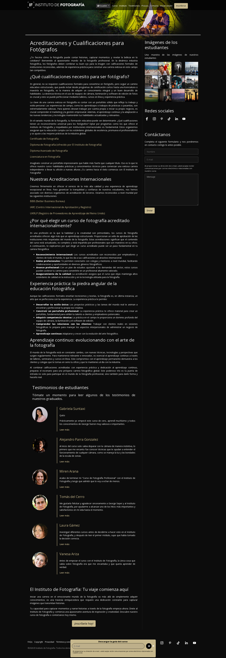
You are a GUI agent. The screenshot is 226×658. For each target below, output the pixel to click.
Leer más (64, 429)
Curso (115, 5)
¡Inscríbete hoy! (83, 623)
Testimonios (134, 5)
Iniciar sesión (166, 5)
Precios (145, 5)
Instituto (123, 5)
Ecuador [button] (103, 5)
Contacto (154, 5)
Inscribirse (181, 5)
